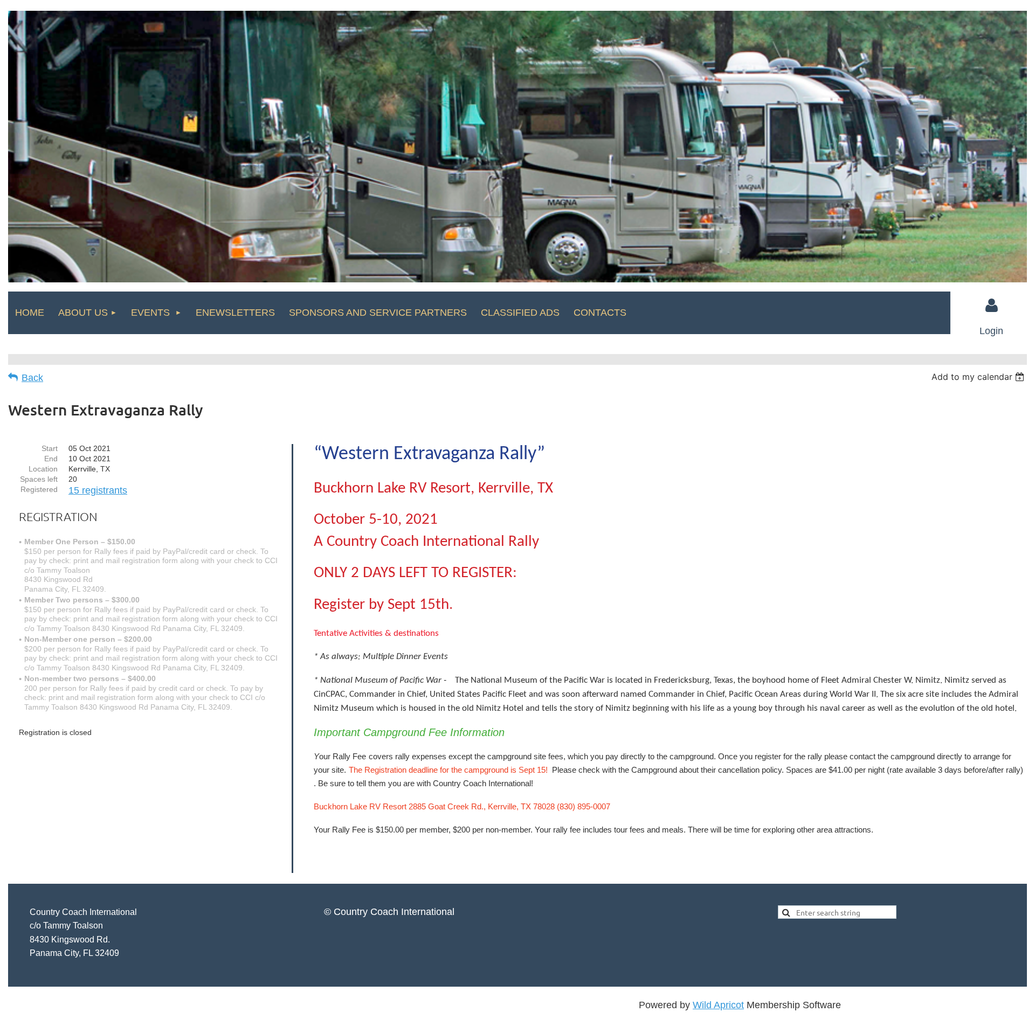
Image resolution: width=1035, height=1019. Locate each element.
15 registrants (97, 490)
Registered (39, 489)
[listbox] (979, 376)
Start (50, 448)
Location (43, 469)
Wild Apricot (718, 1005)
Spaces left (39, 479)
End (51, 458)
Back (32, 377)
